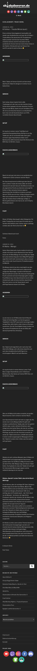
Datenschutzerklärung (9, 638)
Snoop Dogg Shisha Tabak (10, 580)
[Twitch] (11, 11)
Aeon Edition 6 (7, 577)
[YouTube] (8, 11)
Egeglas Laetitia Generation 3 (12, 608)
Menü (19, 15)
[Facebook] (18, 11)
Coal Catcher (6, 598)
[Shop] (28, 11)
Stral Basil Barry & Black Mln (11, 587)
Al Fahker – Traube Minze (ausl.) (14, 29)
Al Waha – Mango (9, 246)
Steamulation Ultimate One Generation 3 (15, 594)
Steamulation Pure (8, 605)
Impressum (6, 635)
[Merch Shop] (25, 11)
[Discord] (21, 11)
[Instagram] (15, 11)
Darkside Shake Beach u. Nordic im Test (14, 584)
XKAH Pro (6, 591)
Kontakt (5, 642)
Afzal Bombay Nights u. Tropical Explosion (15, 602)
